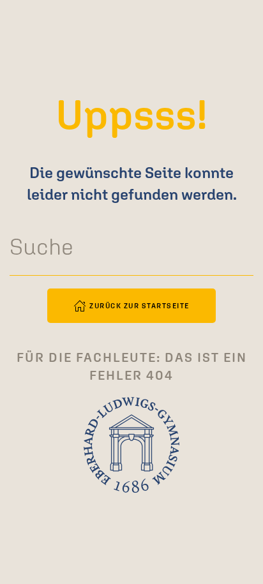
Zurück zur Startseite (139, 306)
